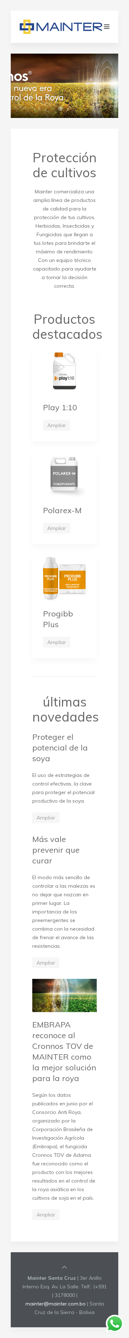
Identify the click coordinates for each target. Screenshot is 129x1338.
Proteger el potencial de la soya (60, 747)
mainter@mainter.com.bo (55, 1303)
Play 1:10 (60, 407)
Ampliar (56, 425)
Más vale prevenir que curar (56, 850)
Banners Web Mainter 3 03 (62, 109)
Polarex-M (62, 510)
